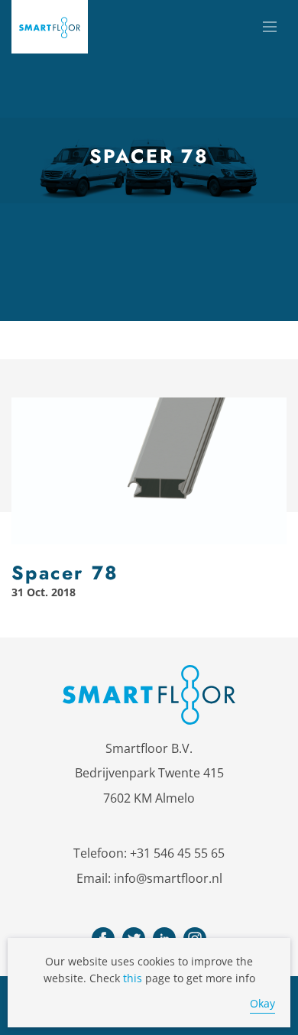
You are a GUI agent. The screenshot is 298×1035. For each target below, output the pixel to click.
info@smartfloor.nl (168, 878)
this (132, 978)
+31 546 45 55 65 (177, 853)
